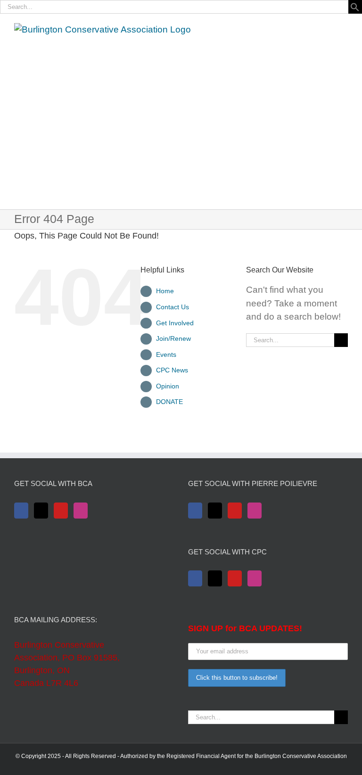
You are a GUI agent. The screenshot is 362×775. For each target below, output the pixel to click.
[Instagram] (81, 511)
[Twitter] (41, 511)
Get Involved (175, 323)
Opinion (167, 386)
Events (166, 354)
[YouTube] (61, 511)
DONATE (169, 401)
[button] (355, 9)
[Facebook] (21, 511)
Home (165, 291)
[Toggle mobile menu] (344, 28)
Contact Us (172, 307)
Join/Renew (173, 338)
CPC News (172, 370)
